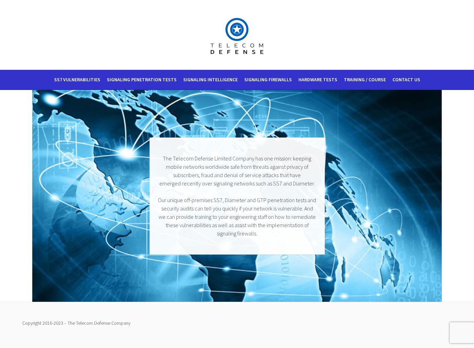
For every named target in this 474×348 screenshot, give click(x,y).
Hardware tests (317, 79)
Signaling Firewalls (268, 79)
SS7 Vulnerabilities (77, 79)
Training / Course (365, 79)
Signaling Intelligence (210, 79)
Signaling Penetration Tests (142, 79)
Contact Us (406, 79)
